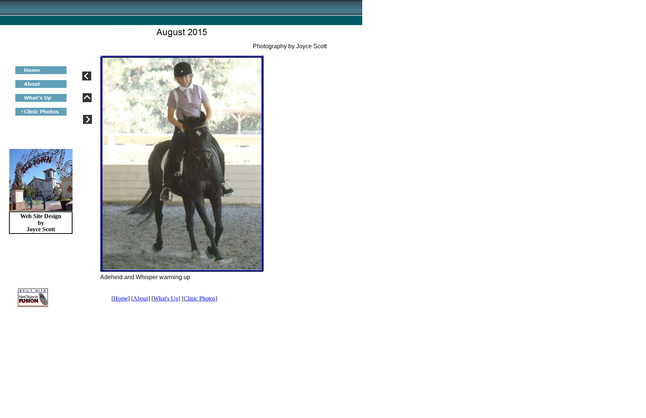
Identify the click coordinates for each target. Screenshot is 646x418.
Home (120, 298)
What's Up (165, 298)
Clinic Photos (199, 298)
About (140, 298)
